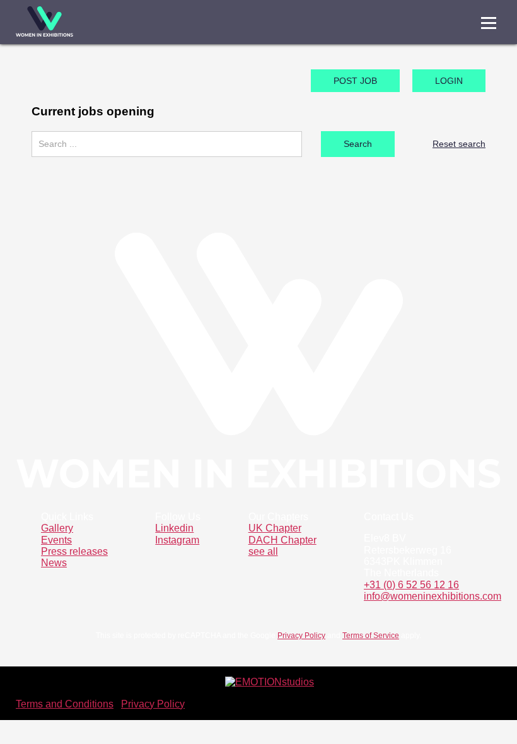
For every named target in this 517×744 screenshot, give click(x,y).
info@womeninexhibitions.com (432, 596)
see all (263, 551)
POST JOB (355, 81)
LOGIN (449, 81)
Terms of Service (370, 635)
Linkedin (174, 528)
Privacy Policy (301, 635)
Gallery (57, 528)
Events (56, 540)
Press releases (74, 551)
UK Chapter (274, 528)
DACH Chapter (282, 540)
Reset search (459, 144)
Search (358, 144)
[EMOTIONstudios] (269, 682)
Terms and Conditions (64, 704)
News (54, 562)
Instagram (177, 540)
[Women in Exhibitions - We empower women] (44, 22)
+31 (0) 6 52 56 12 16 (411, 584)
